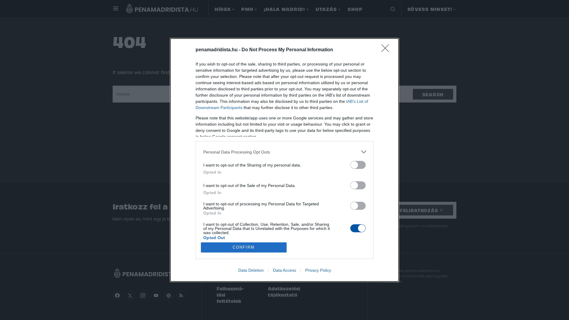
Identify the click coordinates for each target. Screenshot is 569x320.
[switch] (358, 165)
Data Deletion (251, 270)
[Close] (387, 50)
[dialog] (284, 160)
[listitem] (284, 152)
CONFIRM (244, 247)
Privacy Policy (318, 270)
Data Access (284, 270)
